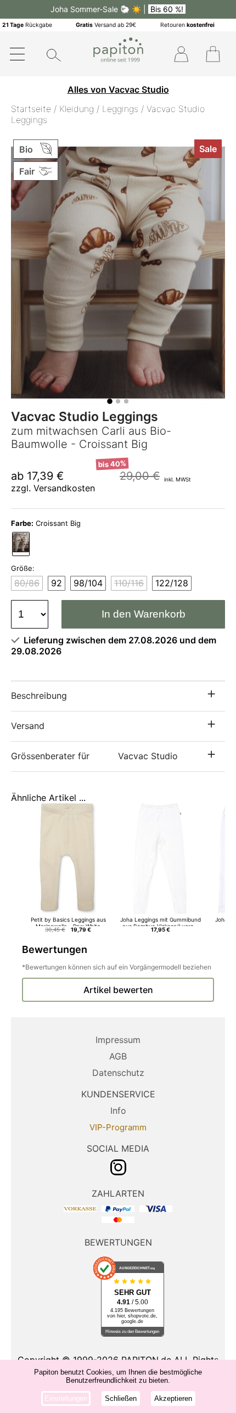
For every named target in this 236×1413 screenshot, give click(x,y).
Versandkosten (64, 488)
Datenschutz (118, 1072)
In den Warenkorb (144, 614)
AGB (118, 1056)
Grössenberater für (94, 755)
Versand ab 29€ (106, 25)
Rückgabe (27, 25)
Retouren (187, 25)
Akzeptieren (173, 1398)
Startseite (31, 108)
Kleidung (76, 108)
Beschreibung (39, 695)
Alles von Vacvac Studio (118, 89)
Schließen (121, 1398)
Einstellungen (65, 1398)
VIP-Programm (118, 1127)
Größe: (23, 568)
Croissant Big (46, 523)
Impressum (118, 1039)
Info (118, 1110)
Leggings (120, 108)
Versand (27, 725)
